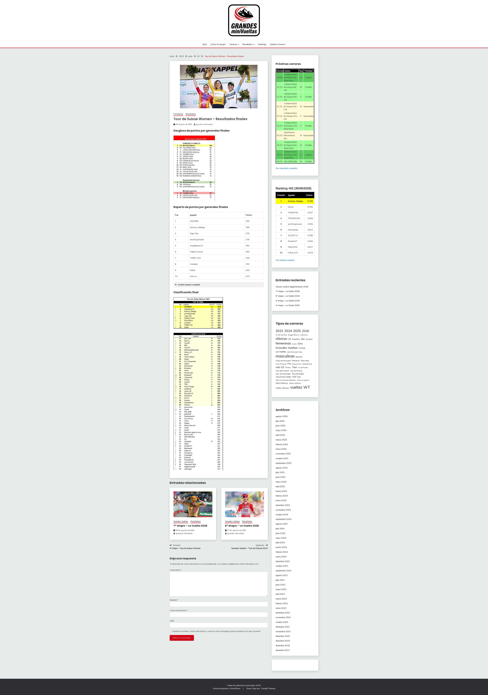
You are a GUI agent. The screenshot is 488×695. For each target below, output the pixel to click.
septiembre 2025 (283, 463)
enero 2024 (281, 556)
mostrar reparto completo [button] (189, 285)
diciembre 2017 (283, 650)
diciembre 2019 (283, 640)
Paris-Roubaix (281, 364)
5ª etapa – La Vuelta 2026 (288, 300)
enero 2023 (281, 608)
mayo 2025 (281, 481)
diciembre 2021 (283, 626)
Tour (294, 367)
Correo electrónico (179, 610)
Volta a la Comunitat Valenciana (286, 380)
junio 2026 (280, 425)
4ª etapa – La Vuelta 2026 (288, 305)
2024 (288, 331)
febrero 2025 (282, 495)
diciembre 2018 (283, 645)
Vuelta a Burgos (282, 388)
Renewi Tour (296, 364)
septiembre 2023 (283, 570)
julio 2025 (280, 472)
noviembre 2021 (283, 631)
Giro (300, 343)
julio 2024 (280, 528)
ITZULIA (302, 348)
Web (172, 621)
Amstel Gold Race (281, 335)
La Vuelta (281, 351)
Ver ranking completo (285, 260)
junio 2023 (280, 584)
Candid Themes (268, 688)
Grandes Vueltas (180, 521)
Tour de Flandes (303, 367)
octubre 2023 (282, 566)
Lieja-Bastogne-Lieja (294, 352)
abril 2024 (280, 542)
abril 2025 (280, 486)
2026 (305, 331)
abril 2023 (280, 594)
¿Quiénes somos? (278, 44)
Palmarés (296, 360)
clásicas (281, 339)
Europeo (309, 339)
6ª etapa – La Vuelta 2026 (242, 525)
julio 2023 (280, 580)
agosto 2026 (282, 416)
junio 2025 (280, 477)
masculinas (285, 356)
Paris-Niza (305, 361)
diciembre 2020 (283, 636)
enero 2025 (281, 500)
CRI (289, 339)
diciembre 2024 (283, 505)
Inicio (204, 44)
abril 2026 (280, 435)
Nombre (174, 600)
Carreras (233, 44)
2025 (297, 331)
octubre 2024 (282, 514)
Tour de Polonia (296, 371)
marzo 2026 (281, 439)
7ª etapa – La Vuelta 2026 (190, 525)
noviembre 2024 (283, 510)
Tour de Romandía (283, 374)
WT (306, 387)
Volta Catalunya (282, 383)
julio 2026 (280, 421)
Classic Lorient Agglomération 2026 (292, 286)
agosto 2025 (282, 467)
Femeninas (178, 114)
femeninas (283, 343)
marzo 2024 (281, 547)
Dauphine (296, 339)
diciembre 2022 (283, 612)
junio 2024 (280, 533)
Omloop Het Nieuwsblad (283, 361)
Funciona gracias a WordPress (227, 688)
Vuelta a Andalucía (295, 383)
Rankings (262, 44)
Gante (294, 344)
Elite (303, 339)
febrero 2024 (282, 552)
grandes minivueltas (204, 124)
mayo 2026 (281, 430)
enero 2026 (281, 449)
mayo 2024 (281, 538)
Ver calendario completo (286, 168)
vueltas (296, 387)
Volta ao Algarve (303, 380)
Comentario (176, 570)
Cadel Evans (304, 335)
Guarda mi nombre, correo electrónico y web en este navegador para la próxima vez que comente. (216, 631)
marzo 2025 (281, 491)
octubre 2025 (282, 458)
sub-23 (280, 367)
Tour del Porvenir (282, 371)
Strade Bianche (307, 364)
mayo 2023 (281, 589)
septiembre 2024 (283, 519)
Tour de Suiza (298, 373)
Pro (289, 363)
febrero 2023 (282, 603)
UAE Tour (296, 377)
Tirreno (288, 367)
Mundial (299, 357)
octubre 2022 (282, 622)
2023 (279, 331)
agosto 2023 (282, 575)
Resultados (247, 44)
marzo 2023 (281, 598)
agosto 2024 (282, 524)
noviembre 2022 (283, 617)
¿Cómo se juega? (218, 44)
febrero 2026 (282, 444)
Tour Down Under (283, 377)
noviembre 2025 (283, 453)
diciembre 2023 (283, 561)
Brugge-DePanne (293, 335)
